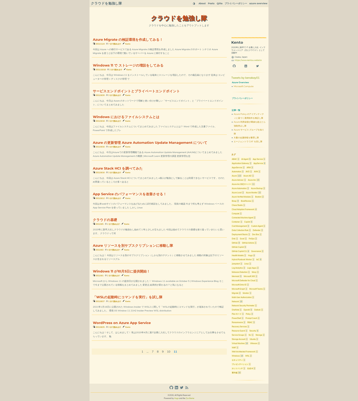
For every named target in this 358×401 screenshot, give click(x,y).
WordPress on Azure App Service (122, 323)
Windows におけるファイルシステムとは (126, 117)
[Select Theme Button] (193, 3)
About (202, 3)
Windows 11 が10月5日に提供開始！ (121, 271)
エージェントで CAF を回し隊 (248, 142)
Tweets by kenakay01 (245, 77)
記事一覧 (236, 110)
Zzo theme (190, 398)
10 (168, 351)
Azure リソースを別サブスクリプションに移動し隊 (133, 245)
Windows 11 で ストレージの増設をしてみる (128, 65)
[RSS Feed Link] (187, 388)
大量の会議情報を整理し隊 (246, 138)
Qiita (219, 3)
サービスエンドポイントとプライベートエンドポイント (136, 91)
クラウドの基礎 (105, 220)
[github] (237, 66)
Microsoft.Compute (244, 86)
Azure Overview (240, 82)
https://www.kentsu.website (248, 60)
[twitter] (260, 66)
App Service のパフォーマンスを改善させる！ (130, 194)
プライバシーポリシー (236, 3)
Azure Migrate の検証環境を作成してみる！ (128, 39)
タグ (233, 154)
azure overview (258, 3)
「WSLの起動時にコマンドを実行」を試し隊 (127, 297)
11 (175, 351)
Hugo (176, 398)
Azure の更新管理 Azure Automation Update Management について (150, 142)
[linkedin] (249, 66)
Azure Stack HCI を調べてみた (118, 168)
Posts (211, 3)
